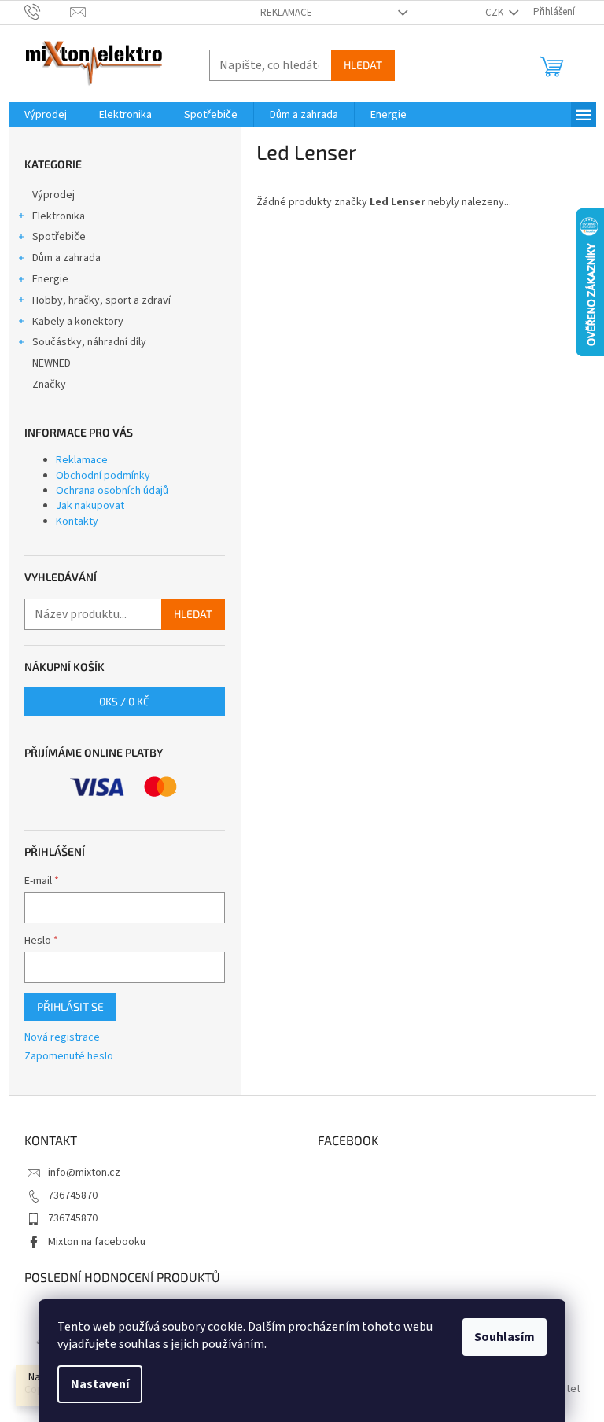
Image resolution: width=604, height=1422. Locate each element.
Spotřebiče (59, 237)
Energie (50, 279)
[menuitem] (46, 114)
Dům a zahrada (66, 258)
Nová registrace (62, 1037)
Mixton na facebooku (96, 1242)
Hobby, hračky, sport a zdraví (101, 300)
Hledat (363, 65)
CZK (495, 13)
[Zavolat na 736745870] (47, 12)
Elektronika (58, 216)
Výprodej (53, 195)
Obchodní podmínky (103, 476)
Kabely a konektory (77, 322)
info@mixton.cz (84, 1173)
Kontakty (77, 521)
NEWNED (51, 363)
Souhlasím (504, 1337)
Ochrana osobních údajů (112, 491)
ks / (124, 701)
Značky (49, 384)
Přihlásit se (70, 1006)
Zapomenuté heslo (68, 1056)
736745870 (73, 1195)
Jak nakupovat (90, 506)
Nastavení (100, 1384)
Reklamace (286, 13)
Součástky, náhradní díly (89, 342)
